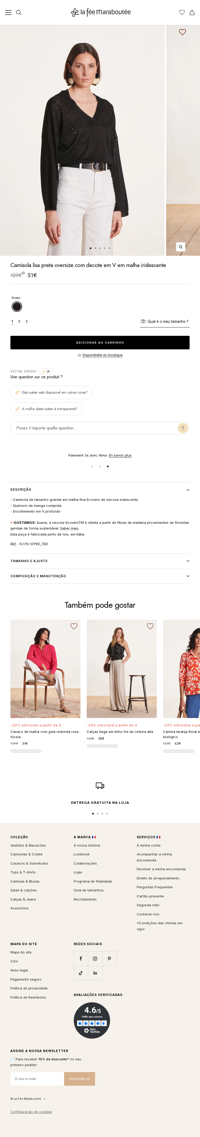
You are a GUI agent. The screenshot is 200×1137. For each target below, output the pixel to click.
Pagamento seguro (25, 979)
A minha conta (148, 845)
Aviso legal (19, 970)
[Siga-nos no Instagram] (95, 958)
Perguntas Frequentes (155, 887)
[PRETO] (17, 306)
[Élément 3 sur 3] (108, 466)
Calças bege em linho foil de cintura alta (120, 731)
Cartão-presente (150, 896)
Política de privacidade (29, 988)
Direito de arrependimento (158, 878)
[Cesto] (192, 12)
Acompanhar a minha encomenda (154, 857)
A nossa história (87, 845)
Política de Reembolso (28, 997)
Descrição (21, 489)
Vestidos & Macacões (28, 845)
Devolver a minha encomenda (161, 869)
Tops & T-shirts (22, 872)
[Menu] (8, 12)
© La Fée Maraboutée (25, 1098)
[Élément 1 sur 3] (92, 466)
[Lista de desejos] (182, 12)
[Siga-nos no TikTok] (81, 973)
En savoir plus (120, 455)
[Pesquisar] (18, 12)
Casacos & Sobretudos (29, 863)
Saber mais (69, 528)
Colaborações (85, 863)
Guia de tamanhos (89, 890)
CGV (14, 961)
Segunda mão (148, 905)
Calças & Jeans (23, 899)
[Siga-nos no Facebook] (81, 958)
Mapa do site (21, 952)
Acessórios (19, 908)
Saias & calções (23, 890)
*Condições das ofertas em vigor (160, 926)
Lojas (78, 872)
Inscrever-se (79, 1079)
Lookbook (82, 854)
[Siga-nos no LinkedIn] (95, 973)
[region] (100, 455)
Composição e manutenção (38, 576)
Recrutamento (85, 899)
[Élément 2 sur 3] (100, 466)
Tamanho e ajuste (29, 561)
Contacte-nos (148, 914)
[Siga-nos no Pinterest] (109, 958)
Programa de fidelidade (93, 881)
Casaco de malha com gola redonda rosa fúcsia (44, 734)
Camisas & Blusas (25, 881)
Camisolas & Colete (26, 854)
